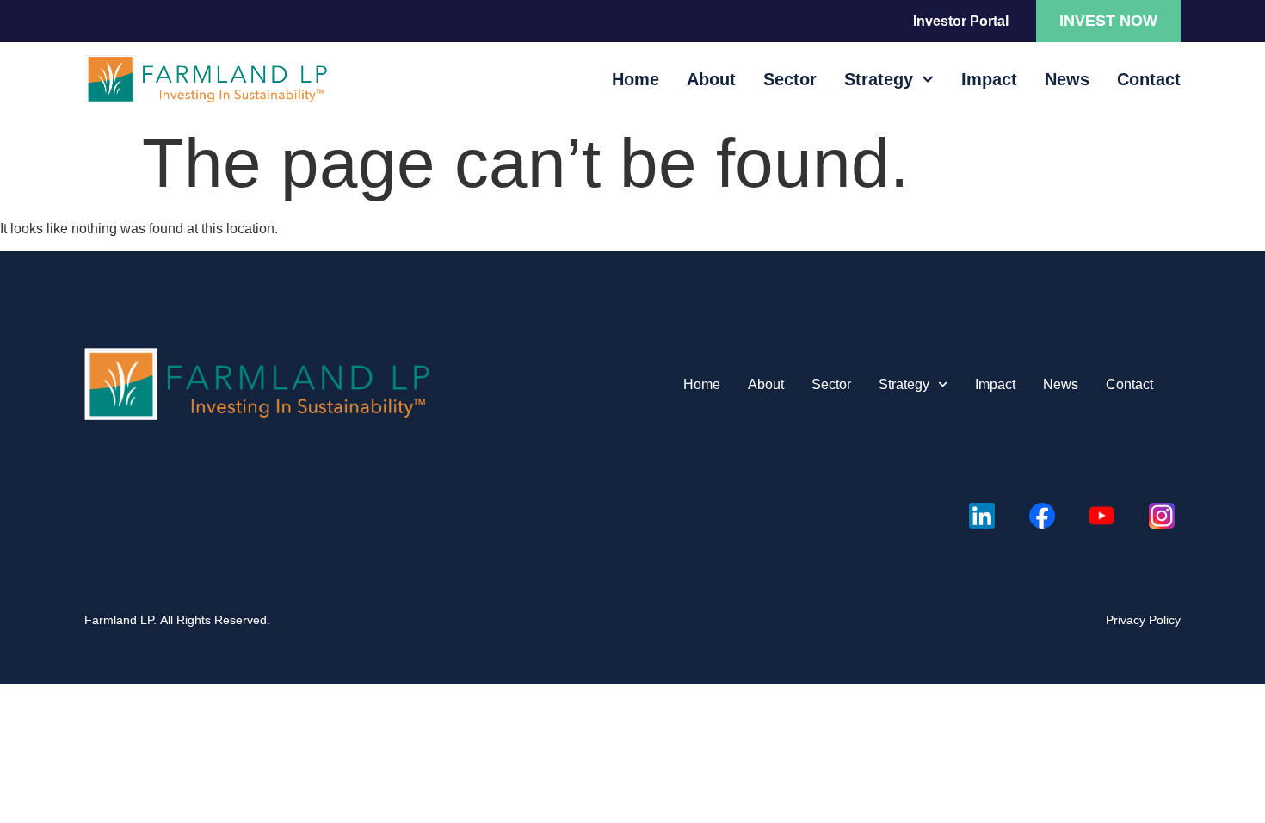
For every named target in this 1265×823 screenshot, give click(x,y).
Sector (790, 79)
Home (635, 79)
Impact (989, 79)
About (711, 79)
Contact (1149, 79)
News (1067, 79)
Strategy (878, 79)
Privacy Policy (1143, 620)
